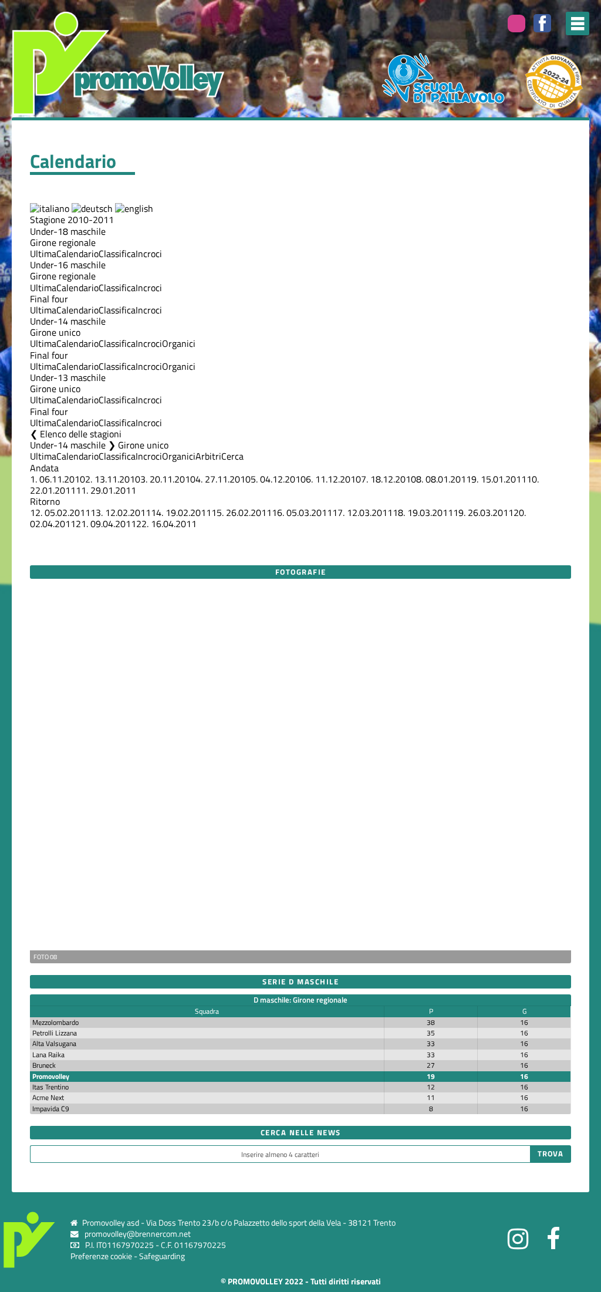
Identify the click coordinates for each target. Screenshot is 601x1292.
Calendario (77, 254)
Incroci (149, 254)
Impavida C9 (50, 1108)
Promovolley (50, 1076)
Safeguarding (162, 1256)
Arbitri (208, 456)
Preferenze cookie (101, 1256)
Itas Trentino (50, 1086)
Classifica (117, 254)
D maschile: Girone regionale (300, 1000)
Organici (178, 343)
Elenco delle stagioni (80, 434)
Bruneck (44, 1065)
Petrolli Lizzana (54, 1032)
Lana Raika (48, 1054)
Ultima (43, 254)
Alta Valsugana (54, 1043)
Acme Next (48, 1097)
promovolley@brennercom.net (138, 1234)
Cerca (232, 456)
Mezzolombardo (55, 1022)
